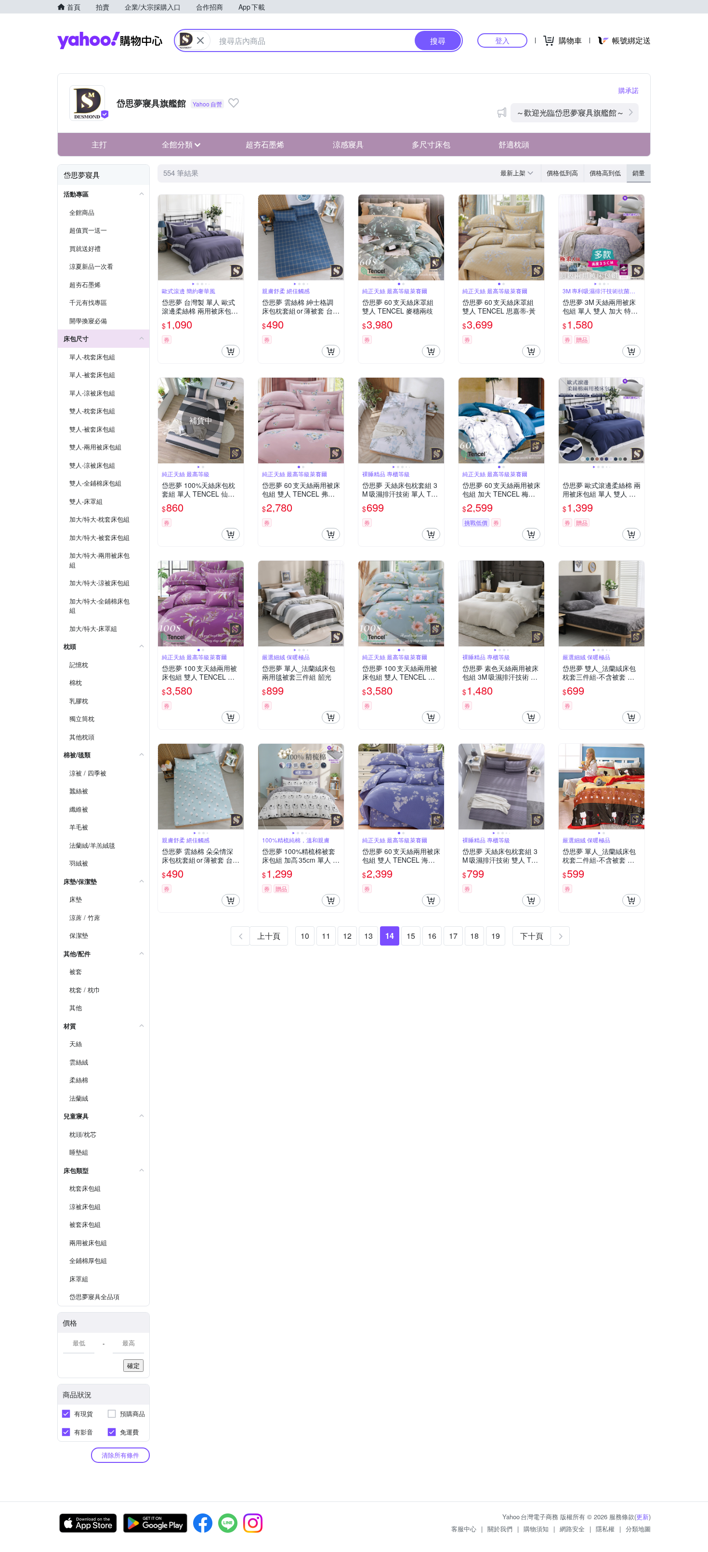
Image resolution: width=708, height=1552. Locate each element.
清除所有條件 (120, 1455)
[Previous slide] (164, 237)
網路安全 (572, 1528)
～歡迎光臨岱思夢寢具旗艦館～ (570, 112)
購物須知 (536, 1528)
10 (305, 935)
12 (347, 935)
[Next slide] (237, 237)
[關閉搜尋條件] (200, 40)
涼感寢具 (348, 144)
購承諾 (628, 90)
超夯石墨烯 (265, 144)
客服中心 (463, 1528)
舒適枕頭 (513, 144)
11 (326, 935)
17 (453, 935)
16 (432, 935)
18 (474, 935)
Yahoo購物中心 (109, 40)
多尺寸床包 (431, 144)
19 (495, 935)
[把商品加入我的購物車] (231, 351)
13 (368, 935)
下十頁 (531, 935)
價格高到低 (605, 172)
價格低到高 (562, 172)
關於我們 (499, 1528)
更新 (642, 1516)
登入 (502, 40)
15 (410, 935)
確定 (133, 1365)
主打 (99, 144)
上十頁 (268, 935)
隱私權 (605, 1528)
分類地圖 (638, 1528)
